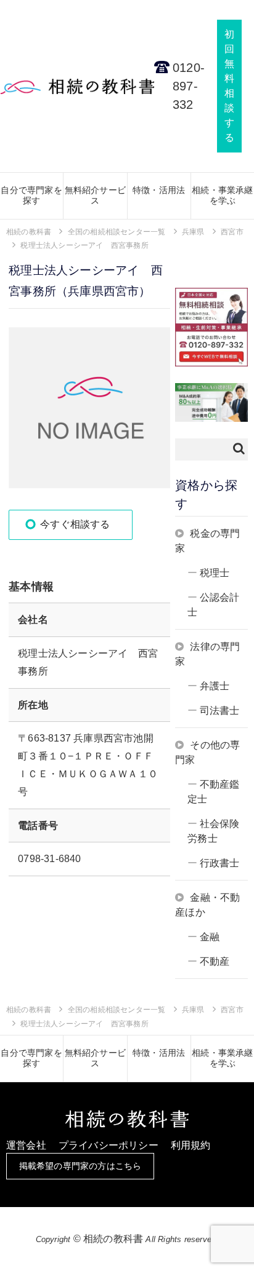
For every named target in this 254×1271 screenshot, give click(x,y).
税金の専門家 (207, 540)
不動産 (215, 961)
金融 (209, 937)
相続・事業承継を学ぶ (222, 195)
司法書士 (220, 710)
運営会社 (26, 1145)
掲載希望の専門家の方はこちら (80, 1166)
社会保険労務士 (213, 831)
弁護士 (215, 686)
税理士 (215, 573)
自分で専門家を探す (31, 195)
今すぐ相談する (75, 524)
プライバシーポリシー (108, 1145)
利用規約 (191, 1145)
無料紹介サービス (95, 195)
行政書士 (220, 863)
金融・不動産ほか (207, 904)
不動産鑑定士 (213, 791)
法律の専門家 (207, 654)
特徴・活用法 (159, 190)
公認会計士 (213, 604)
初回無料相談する (229, 86)
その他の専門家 (207, 752)
